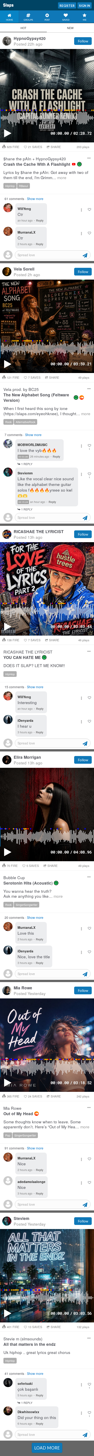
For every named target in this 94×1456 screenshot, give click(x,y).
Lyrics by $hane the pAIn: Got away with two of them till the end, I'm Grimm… (45, 175)
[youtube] (73, 164)
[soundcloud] (81, 397)
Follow (83, 41)
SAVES (35, 147)
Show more (35, 198)
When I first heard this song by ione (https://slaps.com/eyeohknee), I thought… (46, 411)
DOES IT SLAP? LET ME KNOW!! (34, 665)
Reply (40, 220)
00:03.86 (23, 456)
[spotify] (79, 164)
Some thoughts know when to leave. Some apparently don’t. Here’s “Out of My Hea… (46, 1124)
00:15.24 (23, 502)
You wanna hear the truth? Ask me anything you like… (33, 894)
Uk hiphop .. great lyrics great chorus (36, 1352)
